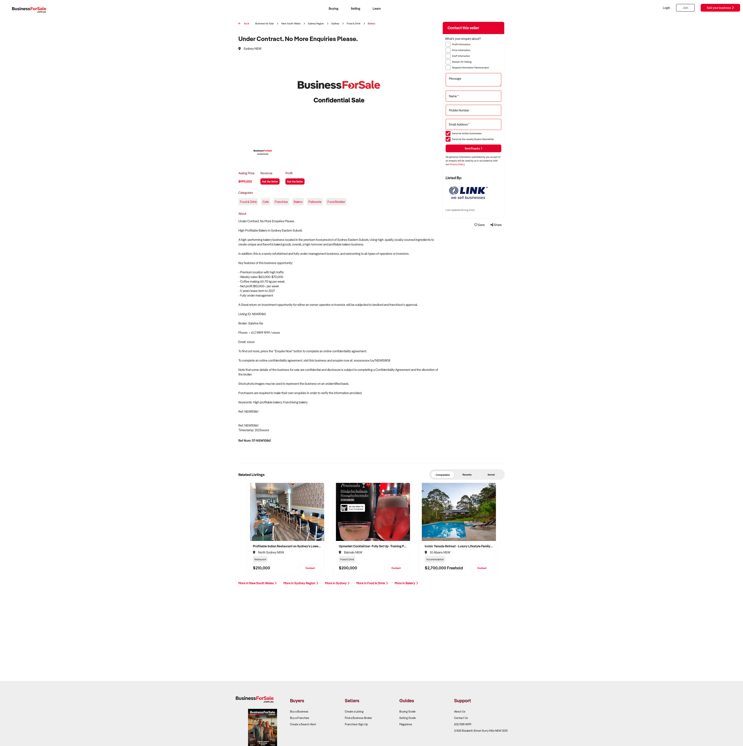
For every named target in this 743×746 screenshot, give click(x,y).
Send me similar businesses (467, 133)
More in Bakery (405, 583)
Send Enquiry (472, 148)
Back (246, 23)
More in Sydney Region (299, 583)
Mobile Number (459, 110)
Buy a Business (299, 711)
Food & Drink (353, 23)
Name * (454, 96)
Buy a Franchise (299, 718)
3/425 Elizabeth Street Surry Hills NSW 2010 (481, 730)
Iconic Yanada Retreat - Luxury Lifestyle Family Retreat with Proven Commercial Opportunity (459, 546)
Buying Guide (407, 711)
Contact (310, 568)
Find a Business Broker (358, 718)
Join (685, 8)
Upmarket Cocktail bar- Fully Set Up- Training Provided (373, 546)
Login (666, 8)
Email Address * (459, 124)
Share (497, 225)
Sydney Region (316, 23)
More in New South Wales (256, 583)
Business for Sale (264, 23)
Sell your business (719, 8)
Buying (333, 8)
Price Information (461, 50)
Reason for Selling (462, 61)
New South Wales (290, 23)
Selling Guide (407, 718)
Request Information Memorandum (470, 67)
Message (455, 78)
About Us (459, 711)
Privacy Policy (457, 164)
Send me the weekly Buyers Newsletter (473, 139)
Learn (377, 8)
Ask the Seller (270, 181)
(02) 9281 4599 (462, 724)
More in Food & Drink (371, 583)
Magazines (405, 724)
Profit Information (461, 44)
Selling (355, 8)
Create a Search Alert (303, 724)
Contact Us (461, 718)
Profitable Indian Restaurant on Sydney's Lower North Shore (287, 546)
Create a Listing (354, 711)
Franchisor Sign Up (356, 724)
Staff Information (461, 55)
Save (481, 225)
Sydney (335, 23)
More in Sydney (336, 583)
